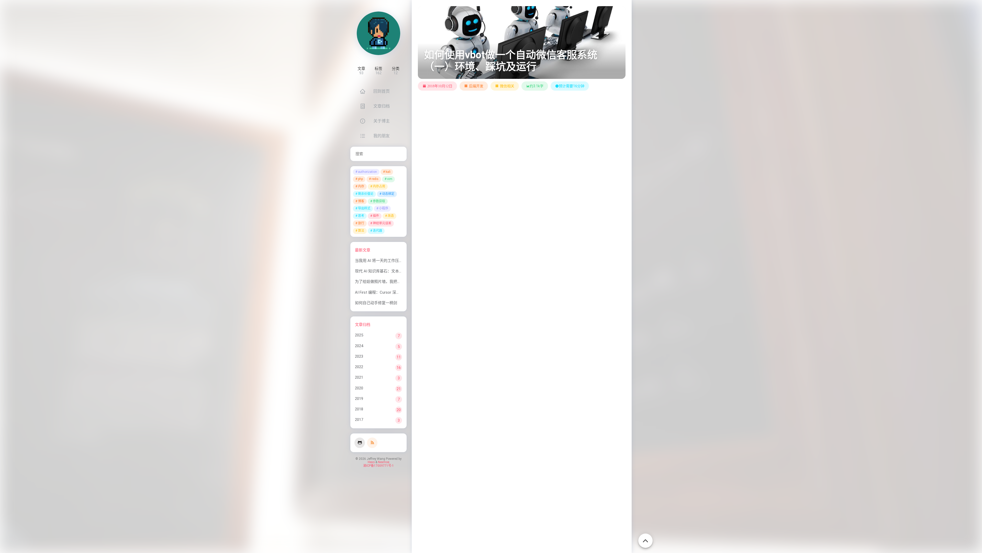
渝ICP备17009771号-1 (378, 465)
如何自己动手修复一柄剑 (376, 303)
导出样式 (364, 208)
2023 (359, 356)
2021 (359, 377)
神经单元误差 (382, 223)
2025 (359, 335)
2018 (359, 409)
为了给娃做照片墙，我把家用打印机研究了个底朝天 (399, 281)
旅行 (361, 223)
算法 (361, 230)
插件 (376, 216)
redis (375, 179)
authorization (367, 172)
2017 (359, 419)
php (360, 179)
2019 (359, 398)
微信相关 (507, 86)
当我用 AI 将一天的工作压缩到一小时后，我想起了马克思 (404, 260)
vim (389, 179)
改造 (391, 216)
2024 (359, 346)
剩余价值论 (365, 194)
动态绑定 (388, 194)
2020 (359, 388)
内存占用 (379, 186)
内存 (361, 186)
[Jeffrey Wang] (378, 33)
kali (388, 172)
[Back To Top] (645, 538)
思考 (361, 216)
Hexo (371, 462)
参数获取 (379, 201)
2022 (359, 367)
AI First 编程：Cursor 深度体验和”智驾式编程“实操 (398, 292)
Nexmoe (383, 462)
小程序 (383, 208)
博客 (361, 201)
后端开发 (476, 86)
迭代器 (377, 230)
